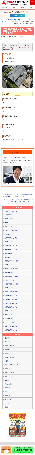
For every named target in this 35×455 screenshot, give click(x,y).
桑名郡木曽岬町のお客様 (11, 291)
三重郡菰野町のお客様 (11, 303)
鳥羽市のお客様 (9, 257)
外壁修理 (7, 388)
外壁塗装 (7, 341)
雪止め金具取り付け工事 (11, 365)
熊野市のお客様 (9, 314)
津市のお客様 (8, 226)
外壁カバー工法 (9, 376)
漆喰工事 (7, 380)
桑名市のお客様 (9, 218)
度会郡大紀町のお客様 (11, 230)
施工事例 (22, 7)
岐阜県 (6, 222)
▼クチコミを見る (17, 15)
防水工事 (7, 391)
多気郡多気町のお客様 (11, 326)
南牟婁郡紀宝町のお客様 (11, 284)
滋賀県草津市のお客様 (11, 238)
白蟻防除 (7, 349)
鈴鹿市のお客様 (9, 272)
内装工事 (7, 403)
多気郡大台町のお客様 (11, 245)
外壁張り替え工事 (9, 372)
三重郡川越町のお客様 (11, 211)
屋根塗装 (7, 338)
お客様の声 (13, 7)
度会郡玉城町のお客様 (11, 330)
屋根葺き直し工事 (9, 357)
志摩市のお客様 (9, 288)
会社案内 (30, 7)
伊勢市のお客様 (9, 318)
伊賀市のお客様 (9, 265)
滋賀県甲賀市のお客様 (11, 295)
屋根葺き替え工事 (9, 345)
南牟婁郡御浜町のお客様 (11, 276)
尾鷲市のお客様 (9, 253)
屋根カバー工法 (9, 368)
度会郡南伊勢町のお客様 (11, 261)
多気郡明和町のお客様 (11, 299)
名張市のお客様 (9, 242)
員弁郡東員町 (8, 215)
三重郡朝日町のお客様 (11, 249)
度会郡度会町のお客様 (11, 307)
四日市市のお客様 (9, 280)
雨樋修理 (7, 395)
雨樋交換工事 (8, 384)
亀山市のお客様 (9, 311)
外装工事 (7, 407)
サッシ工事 (8, 399)
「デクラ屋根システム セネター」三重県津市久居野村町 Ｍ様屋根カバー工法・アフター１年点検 (18, 201)
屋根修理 (7, 353)
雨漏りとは (4, 7)
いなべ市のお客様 (9, 322)
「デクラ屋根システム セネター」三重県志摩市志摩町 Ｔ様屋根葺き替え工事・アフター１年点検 (17, 195)
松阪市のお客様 (9, 234)
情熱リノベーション (18, 36)
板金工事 (7, 361)
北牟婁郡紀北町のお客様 (11, 268)
